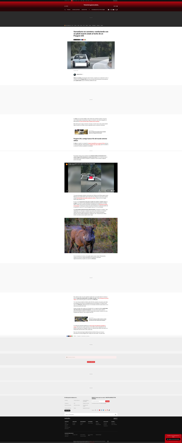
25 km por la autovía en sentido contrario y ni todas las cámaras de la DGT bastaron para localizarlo (97, 320)
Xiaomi (87, 25)
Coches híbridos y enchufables (86, 401)
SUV (74, 403)
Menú (67, 6)
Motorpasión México (98, 434)
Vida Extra (74, 424)
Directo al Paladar (90, 423)
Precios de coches (77, 405)
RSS (105, 410)
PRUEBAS (68, 9)
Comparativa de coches (85, 406)
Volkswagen (94, 25)
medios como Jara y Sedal (95, 144)
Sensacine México (82, 434)
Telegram (108, 9)
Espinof (81, 424)
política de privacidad (103, 403)
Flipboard (83, 39)
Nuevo (115, 6)
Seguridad (79, 336)
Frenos (75, 25)
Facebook (110, 9)
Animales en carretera (85, 336)
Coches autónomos (68, 408)
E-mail (85, 39)
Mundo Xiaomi (67, 428)
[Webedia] (67, 418)
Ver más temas (67, 410)
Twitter (115, 9)
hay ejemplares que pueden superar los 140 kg (86, 198)
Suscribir (107, 401)
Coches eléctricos (77, 400)
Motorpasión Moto (98, 424)
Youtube (113, 9)
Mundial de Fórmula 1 (86, 408)
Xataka (66, 423)
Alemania (98, 25)
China (81, 25)
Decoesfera (105, 424)
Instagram (111, 9)
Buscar (115, 415)
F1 (89, 9)
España (102, 25)
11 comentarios (77, 39)
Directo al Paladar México (90, 435)
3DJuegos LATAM (75, 434)
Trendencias (105, 423)
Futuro (75, 408)
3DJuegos (74, 423)
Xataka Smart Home (67, 427)
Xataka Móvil (66, 424)
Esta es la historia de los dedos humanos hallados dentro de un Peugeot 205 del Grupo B (97, 132)
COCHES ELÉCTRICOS (76, 9)
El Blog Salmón (113, 423)
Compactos (66, 403)
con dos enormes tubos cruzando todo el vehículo (89, 121)
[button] (79, 74)
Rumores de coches (68, 405)
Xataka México (67, 434)
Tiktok (117, 9)
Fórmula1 (66, 400)
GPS (83, 25)
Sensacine (81, 423)
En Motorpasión (91, 130)
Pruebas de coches (86, 403)
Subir (115, 418)
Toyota (90, 25)
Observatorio (84, 9)
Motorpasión (91, 4)
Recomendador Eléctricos (97, 9)
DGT (72, 25)
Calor (78, 25)
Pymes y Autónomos (114, 424)
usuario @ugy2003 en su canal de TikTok (96, 143)
